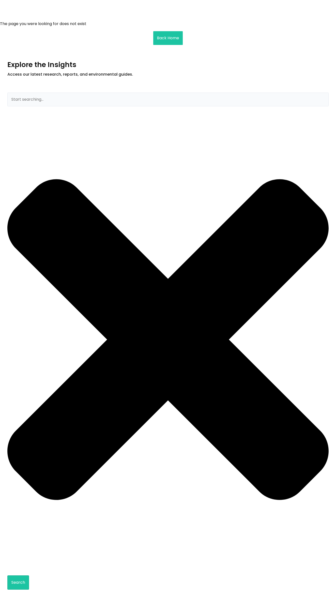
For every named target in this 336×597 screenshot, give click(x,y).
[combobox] (168, 99)
